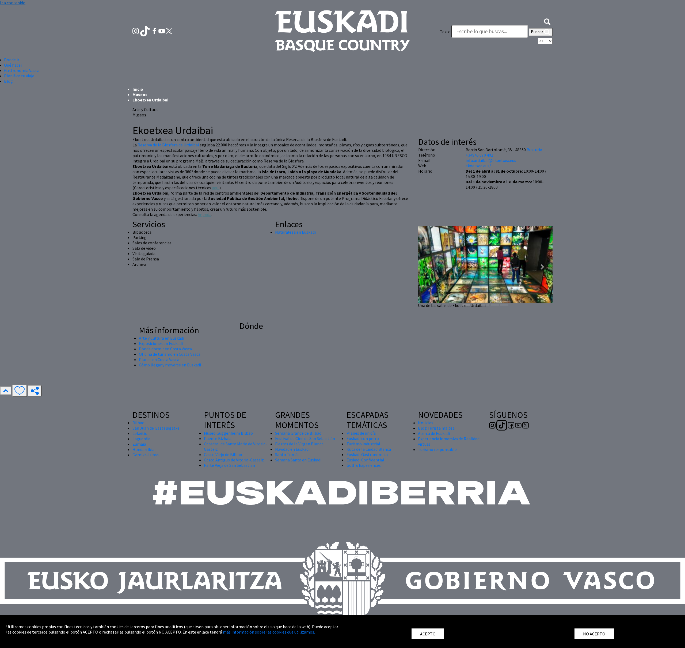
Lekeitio (139, 433)
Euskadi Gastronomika (367, 454)
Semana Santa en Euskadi (298, 460)
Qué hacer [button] (13, 65)
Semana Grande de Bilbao (298, 433)
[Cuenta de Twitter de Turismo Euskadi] (169, 30)
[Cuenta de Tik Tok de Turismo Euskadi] (145, 30)
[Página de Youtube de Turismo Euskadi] (162, 30)
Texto (445, 31)
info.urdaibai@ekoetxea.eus (491, 160)
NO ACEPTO (594, 633)
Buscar (537, 31)
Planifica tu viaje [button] (19, 75)
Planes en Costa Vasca (159, 359)
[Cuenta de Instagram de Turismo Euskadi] (136, 30)
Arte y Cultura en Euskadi (161, 338)
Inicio (137, 89)
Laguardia (141, 438)
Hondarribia (143, 449)
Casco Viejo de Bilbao (223, 454)
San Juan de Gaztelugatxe (156, 428)
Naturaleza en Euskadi (295, 232)
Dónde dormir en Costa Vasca (165, 348)
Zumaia (139, 444)
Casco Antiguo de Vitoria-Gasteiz (234, 460)
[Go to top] (5, 390)
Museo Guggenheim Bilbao (228, 433)
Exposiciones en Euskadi (161, 343)
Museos (139, 94)
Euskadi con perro (363, 438)
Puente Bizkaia (217, 438)
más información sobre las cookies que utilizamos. (269, 632)
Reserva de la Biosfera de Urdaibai (168, 144)
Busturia (534, 149)
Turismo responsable (437, 449)
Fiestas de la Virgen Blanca (299, 443)
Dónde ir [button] (11, 59)
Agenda (204, 214)
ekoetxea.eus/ (478, 165)
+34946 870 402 (479, 155)
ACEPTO (428, 633)
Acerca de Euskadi (434, 433)
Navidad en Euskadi (292, 449)
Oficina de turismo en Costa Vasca (169, 354)
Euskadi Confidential (365, 460)
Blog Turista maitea (436, 428)
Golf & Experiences (364, 465)
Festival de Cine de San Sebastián (305, 438)
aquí (215, 187)
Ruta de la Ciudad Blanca (369, 449)
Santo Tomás (287, 454)
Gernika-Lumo (145, 454)
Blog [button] (8, 81)
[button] (547, 21)
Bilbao (138, 422)
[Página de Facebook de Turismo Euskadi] (154, 30)
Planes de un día (361, 433)
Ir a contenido (12, 2)
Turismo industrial (363, 443)
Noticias (425, 422)
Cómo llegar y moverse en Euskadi (170, 364)
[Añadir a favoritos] (19, 391)
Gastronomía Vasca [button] (21, 70)
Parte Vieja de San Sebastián (229, 465)
